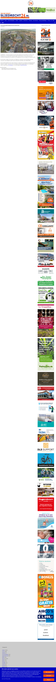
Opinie (17, 20)
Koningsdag (10, 65)
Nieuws (2, 20)
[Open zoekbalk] (55, 23)
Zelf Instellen (48, 675)
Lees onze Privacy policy (6, 678)
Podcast (30, 20)
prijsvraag (4, 665)
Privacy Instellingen (43, 20)
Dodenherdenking (23, 65)
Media (3, 657)
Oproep (3, 661)
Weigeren (49, 679)
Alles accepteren (49, 672)
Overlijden (4, 662)
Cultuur (3, 67)
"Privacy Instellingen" (27, 676)
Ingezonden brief (5, 655)
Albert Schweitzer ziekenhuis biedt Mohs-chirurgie (9, 69)
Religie (3, 667)
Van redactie (35, 20)
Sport (6, 20)
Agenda (20, 20)
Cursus (3, 651)
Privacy (49, 20)
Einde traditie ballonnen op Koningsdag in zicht (9, 68)
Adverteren (25, 20)
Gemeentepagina (11, 20)
